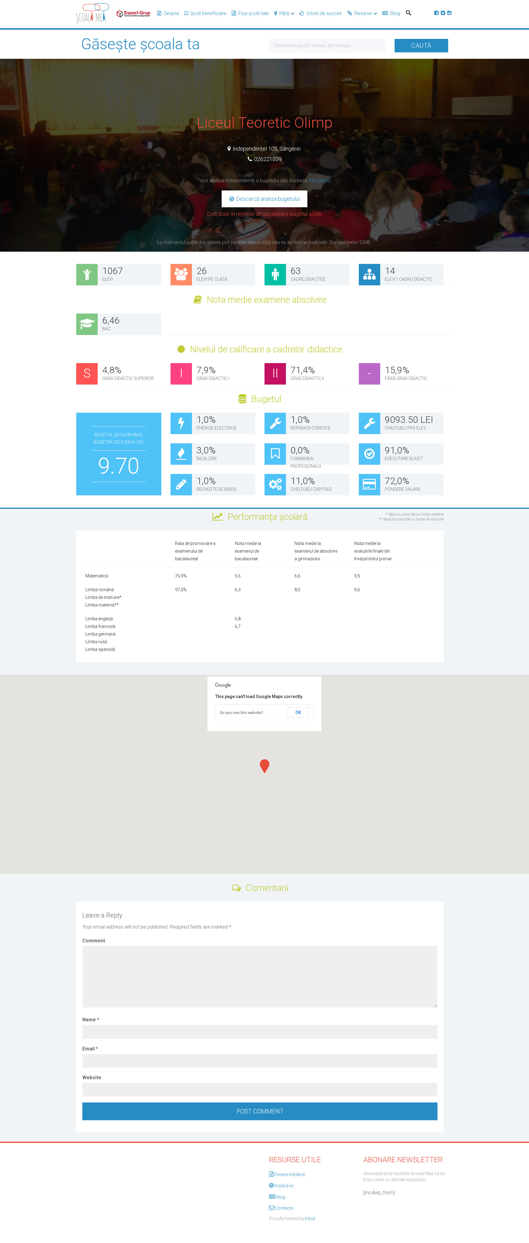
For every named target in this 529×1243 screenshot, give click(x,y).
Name (90, 1020)
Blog (395, 13)
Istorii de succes (324, 13)
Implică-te (284, 1185)
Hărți (284, 13)
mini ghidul (319, 180)
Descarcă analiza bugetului (267, 199)
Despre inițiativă (290, 1174)
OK (298, 712)
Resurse (363, 13)
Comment (93, 941)
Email (90, 1049)
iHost (310, 1218)
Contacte (284, 1208)
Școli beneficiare (208, 13)
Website (91, 1077)
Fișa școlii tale (253, 13)
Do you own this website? (241, 713)
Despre (171, 13)
